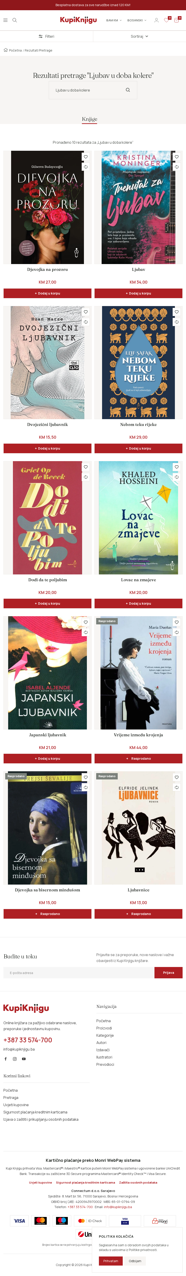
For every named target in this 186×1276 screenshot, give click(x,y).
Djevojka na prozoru (47, 269)
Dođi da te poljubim (47, 579)
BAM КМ (112, 20)
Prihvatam (110, 1261)
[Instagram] (14, 1059)
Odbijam (135, 1261)
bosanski (135, 20)
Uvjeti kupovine (16, 1104)
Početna (15, 50)
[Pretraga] (14, 20)
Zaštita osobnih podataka (138, 1182)
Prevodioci (105, 1064)
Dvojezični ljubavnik (47, 424)
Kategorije (105, 1035)
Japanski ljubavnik (47, 734)
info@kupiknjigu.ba (118, 1207)
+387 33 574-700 (80, 1207)
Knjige (89, 119)
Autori (101, 1042)
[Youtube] (24, 1059)
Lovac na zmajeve (138, 579)
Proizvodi (104, 1028)
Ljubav (138, 269)
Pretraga (10, 1097)
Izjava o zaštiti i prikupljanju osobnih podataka (40, 1119)
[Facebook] (5, 1059)
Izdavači (103, 1049)
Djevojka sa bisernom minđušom (47, 890)
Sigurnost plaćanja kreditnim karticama (35, 1112)
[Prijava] (156, 20)
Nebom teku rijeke (138, 424)
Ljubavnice (138, 890)
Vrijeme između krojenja (138, 734)
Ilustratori (104, 1057)
